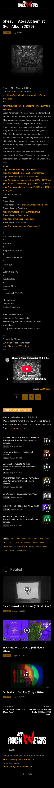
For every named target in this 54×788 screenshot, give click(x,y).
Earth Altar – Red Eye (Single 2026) (23, 692)
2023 (11, 543)
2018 (35, 539)
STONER (7, 33)
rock (5, 550)
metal (38, 547)
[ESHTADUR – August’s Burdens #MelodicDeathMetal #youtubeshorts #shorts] (47, 467)
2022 (5, 543)
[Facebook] (25, 397)
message (16, 428)
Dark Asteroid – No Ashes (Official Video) (20, 494)
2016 (24, 539)
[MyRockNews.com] (28, 4)
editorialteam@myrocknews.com (19, 759)
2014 (12, 539)
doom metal (8, 547)
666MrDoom (45, 388)
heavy (31, 547)
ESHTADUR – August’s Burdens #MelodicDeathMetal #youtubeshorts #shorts (19, 467)
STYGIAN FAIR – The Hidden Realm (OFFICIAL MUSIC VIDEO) (40, 712)
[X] (31, 397)
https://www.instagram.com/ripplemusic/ (21, 226)
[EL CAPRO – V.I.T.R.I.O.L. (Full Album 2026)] (47, 507)
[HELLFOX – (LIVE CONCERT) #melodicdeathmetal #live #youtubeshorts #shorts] (47, 519)
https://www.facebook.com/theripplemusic (22, 211)
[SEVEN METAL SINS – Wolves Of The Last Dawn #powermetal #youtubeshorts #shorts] (47, 481)
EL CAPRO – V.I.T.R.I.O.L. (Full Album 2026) (21, 506)
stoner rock (21, 550)
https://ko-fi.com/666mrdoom (16, 346)
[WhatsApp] (38, 397)
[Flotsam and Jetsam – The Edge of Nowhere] (47, 455)
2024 (17, 543)
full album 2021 (21, 547)
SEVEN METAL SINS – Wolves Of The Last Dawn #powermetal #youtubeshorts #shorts (21, 481)
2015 (18, 539)
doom (42, 543)
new (45, 547)
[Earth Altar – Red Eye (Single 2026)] (27, 675)
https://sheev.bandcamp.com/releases (20, 169)
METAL (6, 446)
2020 (47, 539)
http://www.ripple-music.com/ (35, 204)
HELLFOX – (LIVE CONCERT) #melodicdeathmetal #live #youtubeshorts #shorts (21, 519)
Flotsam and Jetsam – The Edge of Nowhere (18, 453)
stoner (12, 550)
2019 (41, 539)
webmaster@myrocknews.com (18, 766)
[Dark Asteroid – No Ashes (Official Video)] (47, 495)
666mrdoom (25, 543)
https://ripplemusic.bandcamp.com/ (19, 218)
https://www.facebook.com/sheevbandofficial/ (24, 172)
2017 (29, 539)
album (35, 543)
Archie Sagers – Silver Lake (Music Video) (14, 710)
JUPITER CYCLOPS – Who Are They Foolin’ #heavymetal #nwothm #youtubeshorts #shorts (21, 440)
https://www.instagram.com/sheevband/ (21, 176)
